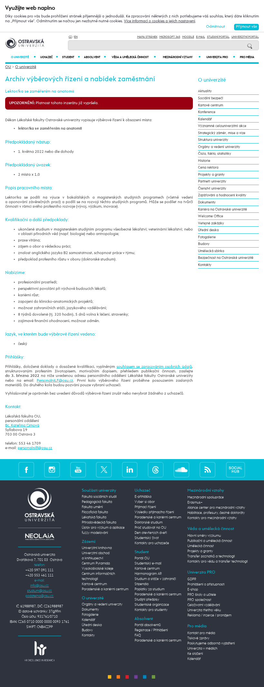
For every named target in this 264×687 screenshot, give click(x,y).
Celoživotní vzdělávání (203, 605)
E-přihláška (143, 496)
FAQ (138, 635)
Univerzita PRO (220, 57)
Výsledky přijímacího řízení (154, 512)
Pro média (247, 57)
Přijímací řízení (145, 507)
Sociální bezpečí (210, 98)
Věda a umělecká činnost (134, 57)
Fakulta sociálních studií (99, 496)
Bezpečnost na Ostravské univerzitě (225, 258)
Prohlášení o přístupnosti (205, 584)
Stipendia (141, 584)
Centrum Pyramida (96, 563)
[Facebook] (26, 469)
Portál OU (142, 558)
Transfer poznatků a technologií (211, 556)
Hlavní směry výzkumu (204, 535)
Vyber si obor (145, 502)
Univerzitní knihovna (97, 548)
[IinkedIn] (130, 469)
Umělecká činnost (200, 546)
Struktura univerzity (213, 140)
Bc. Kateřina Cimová (22, 425)
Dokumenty (207, 202)
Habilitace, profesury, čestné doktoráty (216, 513)
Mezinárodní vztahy (182, 57)
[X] (104, 469)
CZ (70, 36)
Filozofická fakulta (95, 512)
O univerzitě (23, 57)
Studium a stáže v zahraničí (155, 579)
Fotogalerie (207, 237)
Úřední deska (208, 230)
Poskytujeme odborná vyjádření (211, 643)
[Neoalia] (39, 536)
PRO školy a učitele (201, 594)
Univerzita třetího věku (204, 610)
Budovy (204, 244)
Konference (206, 112)
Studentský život (147, 538)
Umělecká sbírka (211, 251)
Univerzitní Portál (245, 36)
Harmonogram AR (148, 573)
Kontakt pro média (201, 633)
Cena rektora (208, 167)
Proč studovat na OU (150, 527)
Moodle (188, 36)
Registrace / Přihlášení (151, 630)
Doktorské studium (149, 522)
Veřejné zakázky (211, 223)
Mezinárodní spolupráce (205, 497)
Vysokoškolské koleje (97, 568)
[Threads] (156, 469)
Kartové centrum (210, 105)
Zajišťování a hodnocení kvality (222, 195)
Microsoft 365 (169, 36)
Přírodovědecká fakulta (99, 522)
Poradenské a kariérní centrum (105, 589)
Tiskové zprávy (198, 638)
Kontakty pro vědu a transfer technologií (217, 561)
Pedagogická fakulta (97, 502)
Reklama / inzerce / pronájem (209, 615)
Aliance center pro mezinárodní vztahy (216, 507)
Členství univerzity (212, 188)
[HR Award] (39, 651)
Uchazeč (49, 57)
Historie (204, 160)
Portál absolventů (148, 625)
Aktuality (205, 91)
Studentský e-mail (148, 563)
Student (71, 57)
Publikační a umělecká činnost (209, 541)
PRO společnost (199, 600)
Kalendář (205, 119)
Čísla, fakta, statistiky (214, 153)
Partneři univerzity (212, 181)
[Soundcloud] (181, 469)
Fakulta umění (92, 507)
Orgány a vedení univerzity (219, 147)
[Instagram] (52, 469)
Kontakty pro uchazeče (152, 543)
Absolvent (95, 57)
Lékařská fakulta (94, 517)
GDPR (191, 579)
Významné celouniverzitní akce (222, 126)
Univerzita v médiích (202, 648)
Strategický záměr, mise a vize (221, 133)
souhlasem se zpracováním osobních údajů (154, 367)
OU (8, 67)
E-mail (200, 36)
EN (76, 36)
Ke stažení (195, 653)
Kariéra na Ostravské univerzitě (222, 209)
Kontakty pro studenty (151, 610)
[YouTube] (78, 469)
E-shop (192, 589)
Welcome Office (210, 216)
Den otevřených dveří (151, 533)
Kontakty (205, 265)
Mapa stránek (147, 36)
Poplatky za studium (150, 589)
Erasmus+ (195, 502)
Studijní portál (218, 36)
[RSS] (207, 469)
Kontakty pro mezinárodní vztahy (212, 518)
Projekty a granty (211, 174)
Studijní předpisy (147, 599)
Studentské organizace (152, 604)
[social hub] (235, 469)
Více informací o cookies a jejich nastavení (159, 21)
